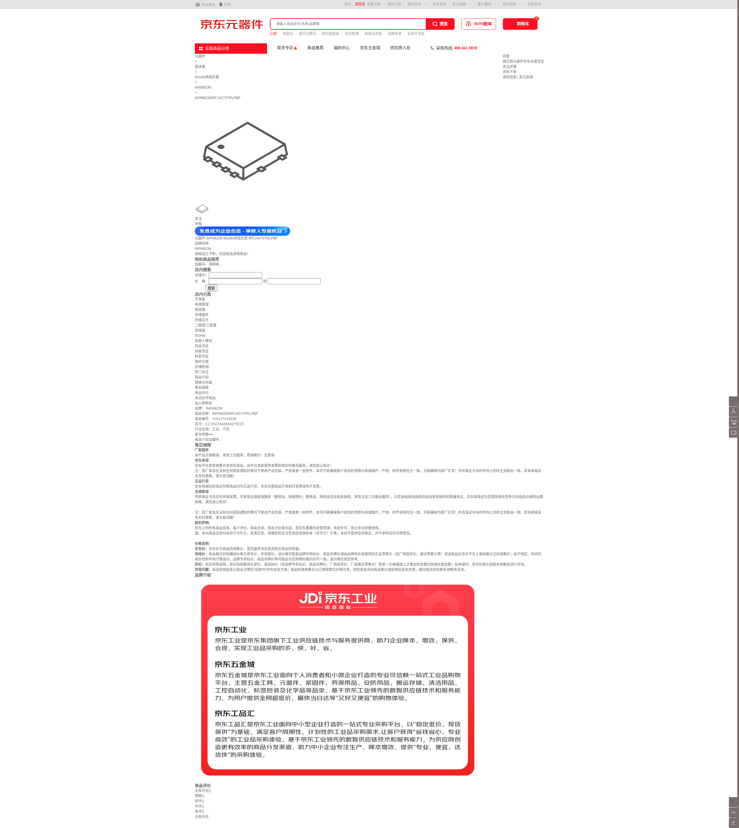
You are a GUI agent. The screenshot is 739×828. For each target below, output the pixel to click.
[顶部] (734, 816)
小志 (273, 34)
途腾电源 (395, 34)
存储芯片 (202, 320)
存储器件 (202, 315)
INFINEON (203, 88)
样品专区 (202, 346)
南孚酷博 (352, 34)
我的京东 (414, 4)
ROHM (200, 336)
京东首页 (208, 5)
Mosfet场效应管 (207, 77)
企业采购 (459, 4)
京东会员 (439, 4)
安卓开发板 (416, 34)
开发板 (200, 299)
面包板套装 (330, 34)
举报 (198, 224)
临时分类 (202, 362)
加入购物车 (203, 403)
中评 (199, 806)
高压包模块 (307, 34)
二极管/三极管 (206, 325)
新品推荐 (315, 48)
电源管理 (202, 304)
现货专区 (285, 48)
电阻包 (288, 34)
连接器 (200, 330)
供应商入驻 (400, 48)
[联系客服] (734, 405)
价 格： (202, 281)
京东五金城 (370, 48)
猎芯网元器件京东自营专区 (523, 62)
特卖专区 (202, 356)
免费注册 (374, 4)
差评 (199, 812)
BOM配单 (483, 24)
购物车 (523, 24)
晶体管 (200, 67)
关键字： (202, 275)
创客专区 (202, 351)
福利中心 (342, 48)
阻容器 (200, 310)
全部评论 (203, 791)
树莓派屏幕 (373, 34)
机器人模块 (203, 341)
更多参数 (204, 434)
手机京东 (534, 4)
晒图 (199, 796)
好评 (199, 801)
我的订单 (394, 4)
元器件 (200, 56)
